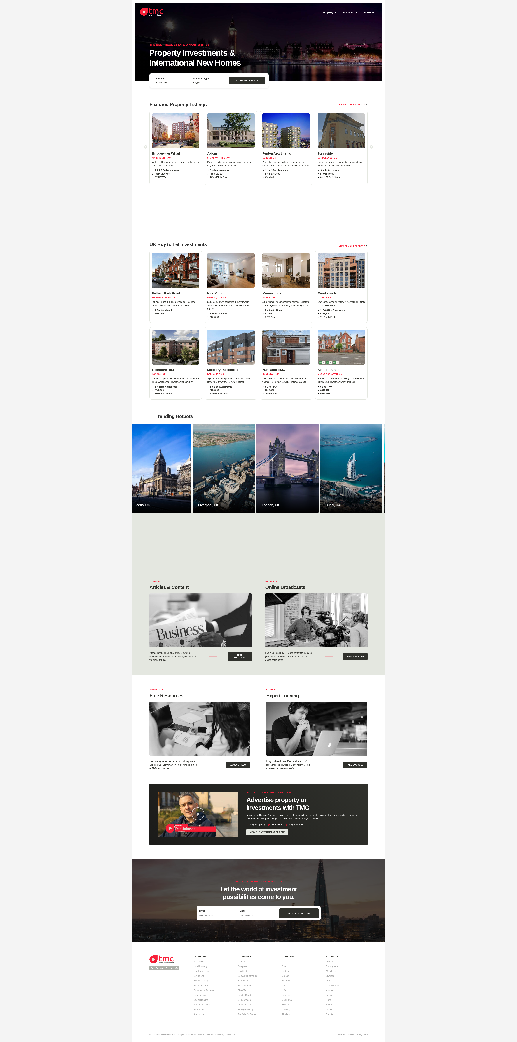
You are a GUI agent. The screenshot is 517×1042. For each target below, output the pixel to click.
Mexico (285, 1004)
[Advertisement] (258, 213)
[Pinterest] (176, 968)
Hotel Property (200, 966)
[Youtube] (161, 968)
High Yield (243, 981)
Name (202, 911)
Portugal (286, 971)
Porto (328, 1000)
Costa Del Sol (332, 985)
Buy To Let (199, 976)
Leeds (329, 981)
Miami (329, 1009)
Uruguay (286, 1009)
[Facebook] (151, 968)
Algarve (329, 990)
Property (328, 12)
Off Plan (241, 961)
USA (284, 990)
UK (283, 961)
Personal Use (244, 1004)
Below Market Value (247, 976)
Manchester (331, 971)
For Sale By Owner (247, 1014)
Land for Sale (200, 995)
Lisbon (329, 995)
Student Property (202, 1004)
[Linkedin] (166, 968)
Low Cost (242, 971)
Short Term (243, 990)
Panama (286, 995)
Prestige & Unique (246, 1009)
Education (348, 12)
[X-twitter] (171, 968)
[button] (145, 147)
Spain (285, 966)
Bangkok (330, 1014)
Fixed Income (244, 985)
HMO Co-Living (201, 981)
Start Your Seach (247, 80)
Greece (285, 976)
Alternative (199, 1014)
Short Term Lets (201, 971)
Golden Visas (244, 1000)
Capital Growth (245, 995)
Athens (329, 1004)
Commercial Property (204, 990)
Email (242, 911)
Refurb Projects (201, 985)
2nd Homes (199, 961)
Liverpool (330, 976)
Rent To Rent (200, 1009)
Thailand (286, 1014)
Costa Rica (287, 1000)
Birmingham (332, 966)
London (329, 961)
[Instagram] (156, 968)
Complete (242, 966)
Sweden (286, 981)
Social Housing (201, 1000)
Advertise (368, 12)
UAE (284, 985)
